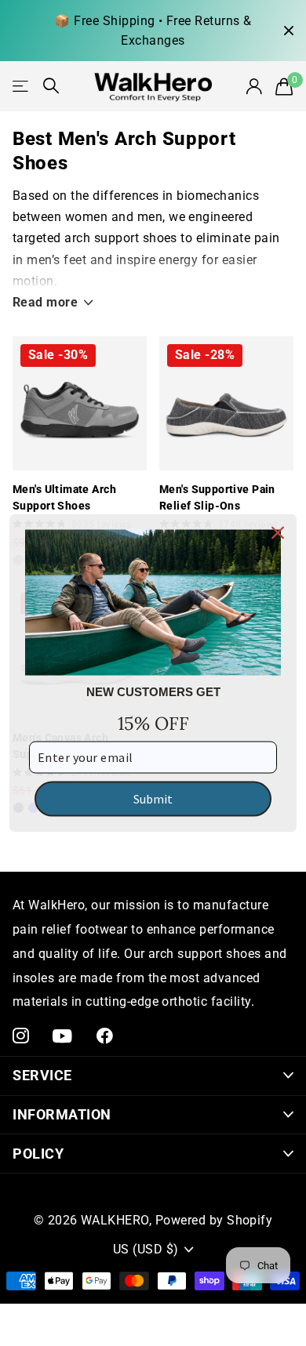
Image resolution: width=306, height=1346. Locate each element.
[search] (51, 85)
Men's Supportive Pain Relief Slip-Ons (217, 497)
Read (45, 302)
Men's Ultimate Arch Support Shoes (64, 497)
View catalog (22, 86)
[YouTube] (62, 1036)
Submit (153, 799)
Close (288, 30)
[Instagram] (21, 1036)
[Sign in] (254, 86)
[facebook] (105, 1036)
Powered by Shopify (214, 1220)
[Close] (278, 532)
